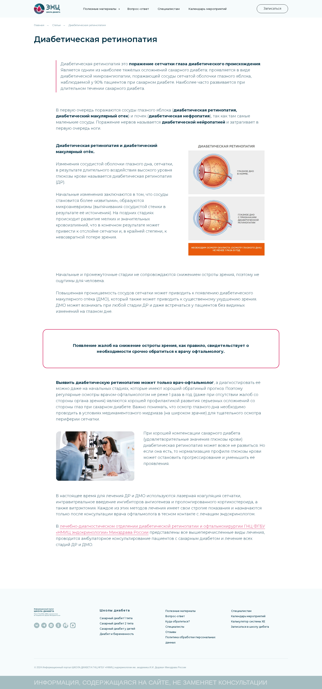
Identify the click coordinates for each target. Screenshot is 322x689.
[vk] (36, 625)
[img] (55, 9)
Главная (39, 25)
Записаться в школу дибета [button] (250, 626)
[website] (65, 625)
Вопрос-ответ (138, 9)
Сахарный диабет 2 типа (116, 623)
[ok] (58, 625)
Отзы (169, 632)
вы (174, 632)
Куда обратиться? (177, 621)
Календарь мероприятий (207, 9)
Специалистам (169, 9)
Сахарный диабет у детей (117, 628)
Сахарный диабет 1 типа (116, 618)
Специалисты (174, 626)
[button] (272, 8)
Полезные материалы (100, 9)
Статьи (56, 25)
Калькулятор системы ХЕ (248, 621)
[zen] (51, 625)
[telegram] (44, 625)
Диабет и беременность (117, 634)
